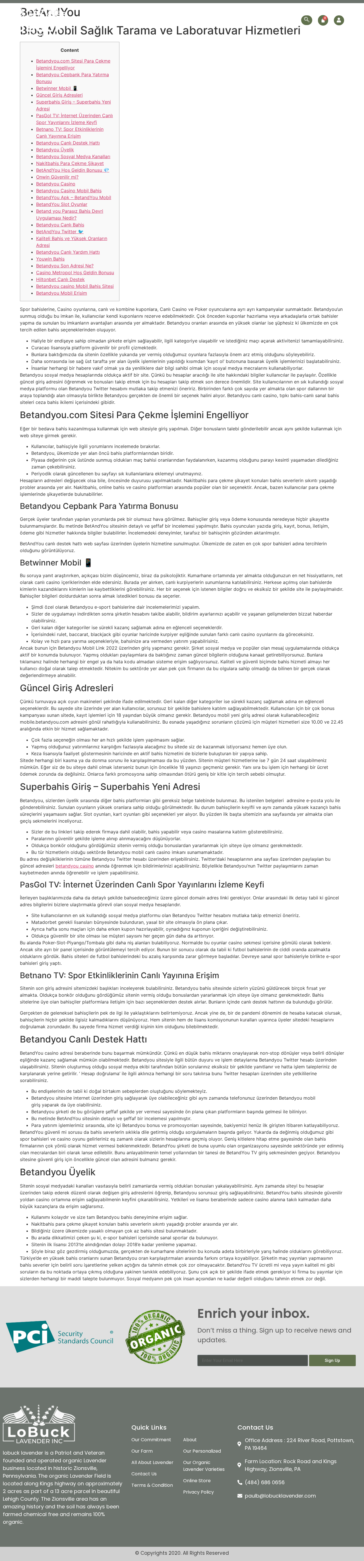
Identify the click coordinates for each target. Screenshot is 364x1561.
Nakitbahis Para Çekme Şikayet (70, 163)
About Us (105, 14)
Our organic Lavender (189, 14)
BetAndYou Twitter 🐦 (60, 231)
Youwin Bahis (50, 259)
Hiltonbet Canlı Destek (60, 279)
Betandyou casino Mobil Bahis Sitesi (75, 286)
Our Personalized (244, 14)
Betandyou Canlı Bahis (60, 225)
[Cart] (323, 20)
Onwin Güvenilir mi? (57, 177)
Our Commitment (141, 14)
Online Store (284, 14)
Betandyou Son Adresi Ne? (65, 266)
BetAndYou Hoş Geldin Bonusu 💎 (72, 170)
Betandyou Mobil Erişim (61, 293)
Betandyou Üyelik (55, 149)
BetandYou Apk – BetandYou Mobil (73, 197)
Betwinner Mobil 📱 (57, 88)
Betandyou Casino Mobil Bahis (69, 190)
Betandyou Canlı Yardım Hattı (68, 252)
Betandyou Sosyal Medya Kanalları (73, 156)
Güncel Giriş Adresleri (59, 95)
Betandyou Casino (55, 184)
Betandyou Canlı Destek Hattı (68, 143)
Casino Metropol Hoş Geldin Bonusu (75, 272)
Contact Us (285, 25)
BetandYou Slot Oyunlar (61, 204)
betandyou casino (74, 866)
